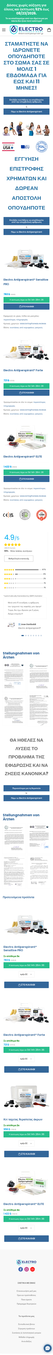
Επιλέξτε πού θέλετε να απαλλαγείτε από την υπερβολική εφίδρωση (26, 100)
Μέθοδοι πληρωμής (26, 1337)
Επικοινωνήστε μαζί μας (26, 1291)
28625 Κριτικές (9, 548)
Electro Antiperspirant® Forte (24, 1035)
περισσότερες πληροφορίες (16, 319)
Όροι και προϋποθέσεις (26, 1295)
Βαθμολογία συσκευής (18, 558)
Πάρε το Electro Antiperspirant (26, 111)
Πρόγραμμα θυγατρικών (26, 1304)
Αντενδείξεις (26, 1341)
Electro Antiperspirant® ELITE (24, 1204)
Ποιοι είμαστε (26, 1299)
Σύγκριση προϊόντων (26, 1328)
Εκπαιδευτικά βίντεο (26, 1324)
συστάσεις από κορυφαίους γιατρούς (26, 327)
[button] (22, 635)
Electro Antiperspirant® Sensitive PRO (20, 948)
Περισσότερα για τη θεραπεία (26, 788)
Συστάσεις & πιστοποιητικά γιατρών (26, 1332)
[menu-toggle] (4, 30)
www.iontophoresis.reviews (33, 323)
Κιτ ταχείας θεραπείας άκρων (23, 1119)
